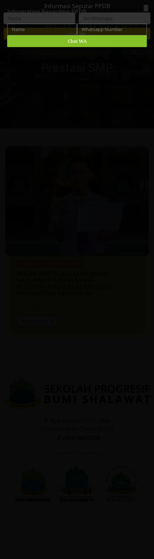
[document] (77, 279)
